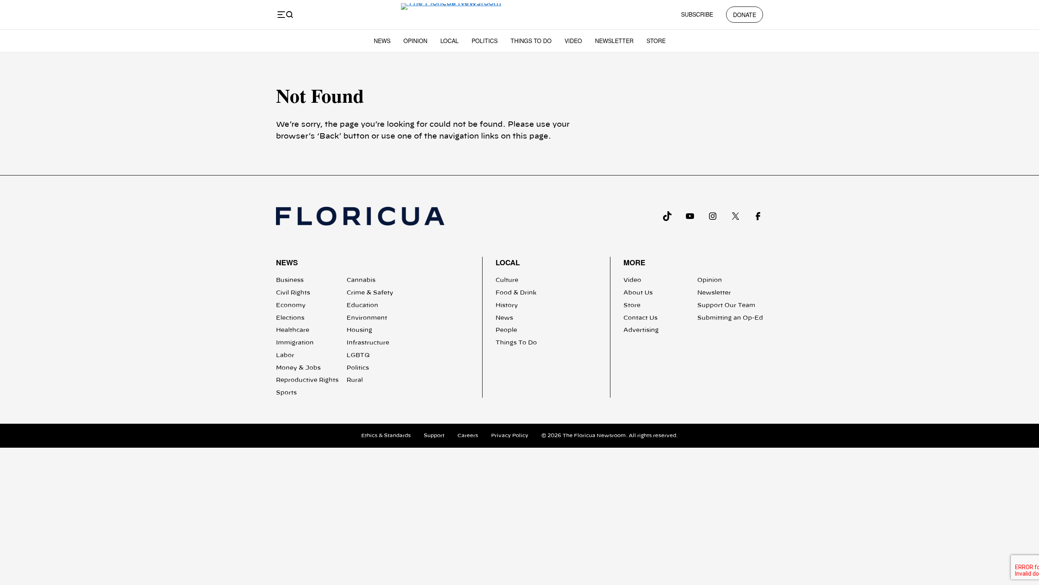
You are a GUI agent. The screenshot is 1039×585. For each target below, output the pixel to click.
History (507, 305)
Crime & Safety (370, 293)
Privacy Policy (509, 435)
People (506, 330)
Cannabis (361, 280)
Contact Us (640, 318)
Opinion (415, 41)
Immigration (295, 343)
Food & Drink (516, 293)
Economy (291, 305)
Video (573, 41)
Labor (285, 355)
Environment (367, 318)
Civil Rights (293, 293)
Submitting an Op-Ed (730, 318)
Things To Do (531, 41)
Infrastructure (368, 343)
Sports (286, 393)
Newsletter (614, 41)
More (634, 262)
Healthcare (292, 330)
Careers (467, 435)
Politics (485, 41)
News (382, 41)
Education (362, 305)
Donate (744, 15)
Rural (355, 380)
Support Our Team (726, 305)
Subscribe (697, 14)
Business (290, 280)
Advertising (641, 330)
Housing (359, 330)
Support (434, 435)
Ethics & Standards (386, 435)
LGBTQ (358, 355)
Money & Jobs (298, 368)
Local (449, 41)
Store (656, 41)
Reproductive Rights (307, 380)
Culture (507, 280)
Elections (290, 318)
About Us (638, 293)
